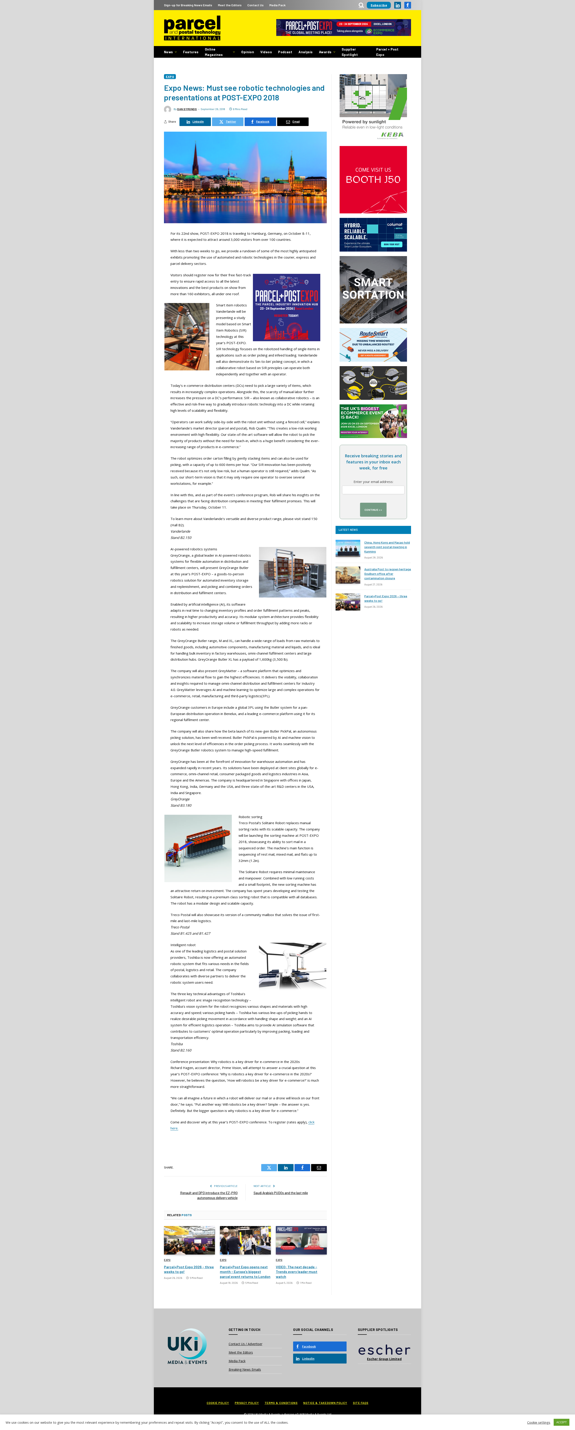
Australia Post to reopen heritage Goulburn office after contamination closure (387, 573)
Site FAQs (360, 1403)
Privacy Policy (247, 1403)
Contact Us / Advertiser (245, 1344)
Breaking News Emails (245, 1369)
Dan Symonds (187, 109)
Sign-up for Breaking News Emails (188, 5)
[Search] (361, 5)
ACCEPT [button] (561, 1422)
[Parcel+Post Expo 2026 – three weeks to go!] (189, 1240)
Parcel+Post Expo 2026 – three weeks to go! (189, 1269)
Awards (325, 52)
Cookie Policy (218, 1403)
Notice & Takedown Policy (325, 1403)
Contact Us (255, 5)
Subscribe (379, 5)
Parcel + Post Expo (387, 52)
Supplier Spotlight (350, 52)
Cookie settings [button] (538, 1422)
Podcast (285, 52)
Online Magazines (214, 52)
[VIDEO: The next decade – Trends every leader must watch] (301, 1240)
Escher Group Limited (384, 1359)
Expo (170, 76)
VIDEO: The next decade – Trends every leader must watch (296, 1272)
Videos (266, 52)
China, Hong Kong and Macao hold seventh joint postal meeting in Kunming (387, 546)
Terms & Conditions (281, 1403)
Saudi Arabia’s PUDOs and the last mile (281, 1193)
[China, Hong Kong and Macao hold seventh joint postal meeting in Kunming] (348, 548)
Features (191, 52)
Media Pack (277, 5)
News (168, 52)
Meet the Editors (229, 5)
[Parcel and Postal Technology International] (192, 28)
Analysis (306, 52)
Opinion (247, 52)
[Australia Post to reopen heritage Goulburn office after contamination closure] (348, 575)
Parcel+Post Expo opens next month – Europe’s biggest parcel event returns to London (245, 1272)
